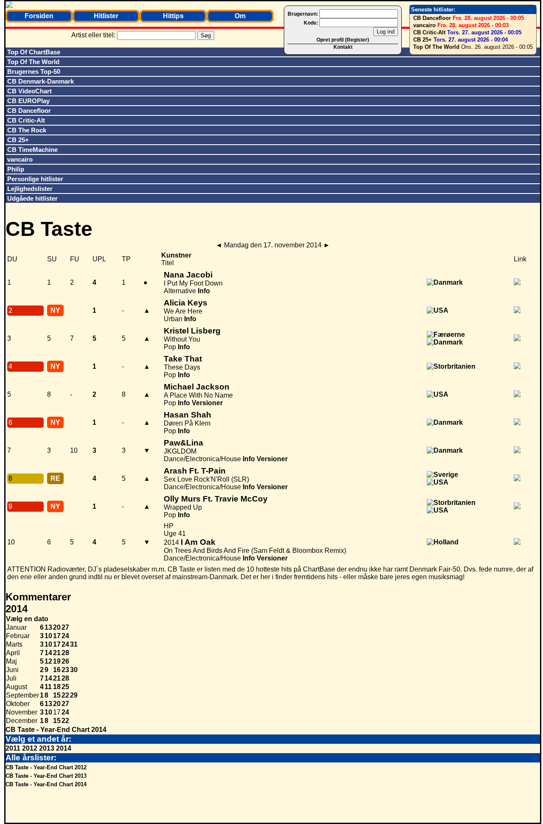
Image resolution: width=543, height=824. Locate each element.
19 (57, 661)
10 (48, 635)
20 (57, 627)
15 (57, 695)
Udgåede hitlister (32, 198)
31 (74, 644)
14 (48, 652)
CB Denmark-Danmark (40, 81)
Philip (15, 169)
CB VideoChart (29, 91)
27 (65, 627)
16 (57, 669)
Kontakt (343, 47)
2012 (29, 748)
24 (65, 635)
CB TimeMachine (32, 149)
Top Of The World (436, 47)
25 (65, 686)
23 (65, 669)
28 (65, 652)
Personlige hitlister (35, 178)
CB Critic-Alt (429, 32)
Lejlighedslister (30, 188)
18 (57, 686)
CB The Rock (26, 130)
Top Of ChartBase (33, 52)
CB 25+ (422, 39)
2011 (13, 748)
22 (65, 695)
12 (48, 661)
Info (204, 290)
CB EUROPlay (28, 100)
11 (48, 686)
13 (48, 627)
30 (74, 669)
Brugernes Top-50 (33, 71)
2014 (63, 748)
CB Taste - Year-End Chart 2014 (56, 729)
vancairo (424, 25)
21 (57, 652)
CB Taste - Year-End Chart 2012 (46, 767)
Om (240, 16)
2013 (46, 748)
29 (74, 695)
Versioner (207, 402)
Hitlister (106, 16)
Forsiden (39, 16)
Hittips (173, 16)
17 (57, 635)
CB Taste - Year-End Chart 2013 (46, 776)
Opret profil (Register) (342, 40)
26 (65, 661)
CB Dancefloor (432, 18)
